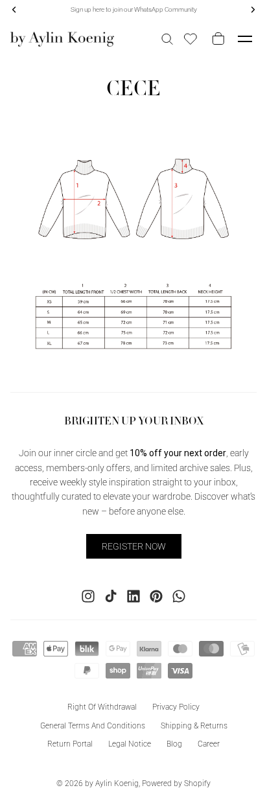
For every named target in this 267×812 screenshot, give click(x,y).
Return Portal (70, 743)
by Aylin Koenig (112, 783)
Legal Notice (129, 743)
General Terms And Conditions (92, 725)
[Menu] (245, 39)
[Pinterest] (156, 595)
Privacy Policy (176, 706)
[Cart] (215, 39)
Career (209, 743)
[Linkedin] (133, 595)
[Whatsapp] (179, 595)
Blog (174, 743)
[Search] (167, 39)
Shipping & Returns (194, 725)
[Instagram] (88, 595)
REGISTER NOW (134, 545)
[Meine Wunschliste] (190, 39)
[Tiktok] (111, 595)
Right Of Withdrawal (102, 706)
